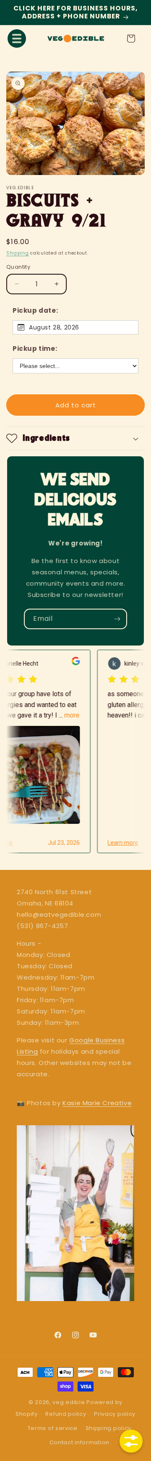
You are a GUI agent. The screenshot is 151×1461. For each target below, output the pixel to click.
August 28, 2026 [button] (54, 327)
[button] (17, 38)
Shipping (17, 253)
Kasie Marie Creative (97, 1102)
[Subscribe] (117, 619)
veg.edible (69, 1402)
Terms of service (53, 1428)
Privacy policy (114, 1414)
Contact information (79, 1442)
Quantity (18, 267)
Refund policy (65, 1414)
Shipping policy (109, 1428)
